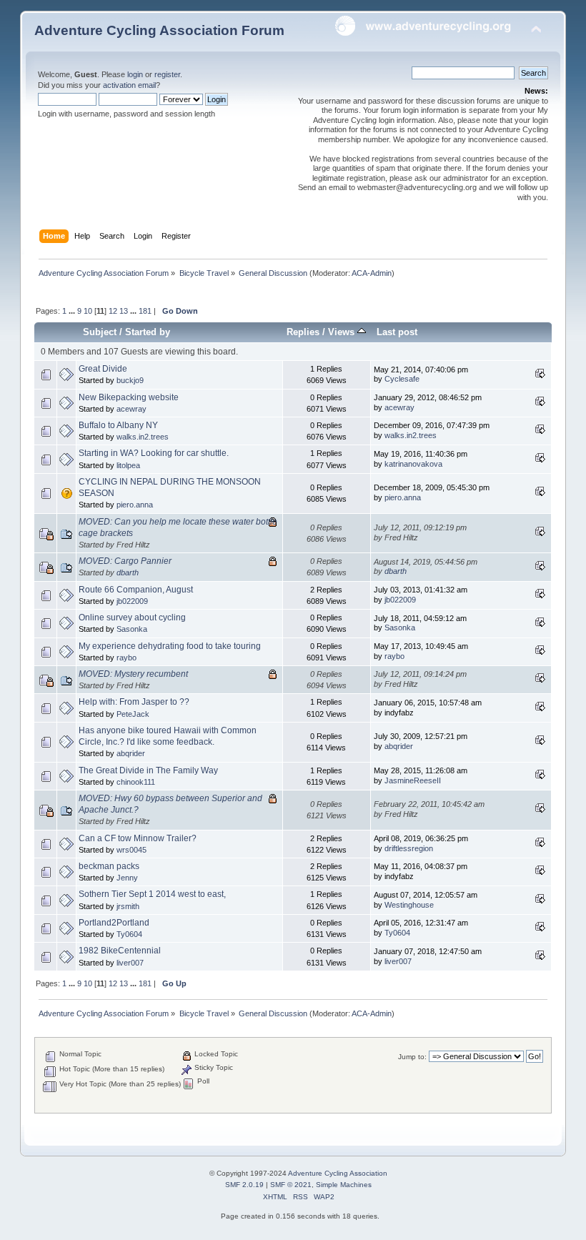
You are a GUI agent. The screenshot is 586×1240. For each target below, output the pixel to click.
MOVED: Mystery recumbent (133, 674)
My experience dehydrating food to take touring (170, 646)
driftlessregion (408, 848)
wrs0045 (131, 849)
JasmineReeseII (412, 780)
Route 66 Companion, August (136, 590)
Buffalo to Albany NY (118, 425)
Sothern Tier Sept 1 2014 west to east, (152, 894)
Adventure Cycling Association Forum (159, 30)
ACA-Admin (372, 273)
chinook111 (135, 782)
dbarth (127, 572)
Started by (147, 332)
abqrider (130, 753)
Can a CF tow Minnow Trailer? (138, 838)
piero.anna (134, 504)
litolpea (128, 465)
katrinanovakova (413, 464)
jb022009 (132, 601)
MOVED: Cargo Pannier (125, 561)
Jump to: (412, 1057)
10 (88, 311)
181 (145, 311)
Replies (303, 332)
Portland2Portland (114, 923)
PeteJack (132, 714)
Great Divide (103, 369)
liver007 (130, 962)
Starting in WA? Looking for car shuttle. (154, 453)
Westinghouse (409, 905)
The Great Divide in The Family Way (148, 770)
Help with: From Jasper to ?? (134, 702)
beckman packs (109, 866)
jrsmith (127, 906)
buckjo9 (130, 380)
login (135, 74)
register (167, 74)
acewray (131, 409)
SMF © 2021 (291, 1185)
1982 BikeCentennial (120, 951)
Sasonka (131, 629)
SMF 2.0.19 (244, 1185)
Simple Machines (344, 1185)
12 (113, 311)
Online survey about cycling (132, 617)
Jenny (127, 877)
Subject (99, 332)
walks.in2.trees (142, 436)
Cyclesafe (401, 379)
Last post (397, 332)
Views (342, 332)
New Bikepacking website (129, 397)
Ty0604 (129, 934)
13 (123, 311)
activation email (129, 85)
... (73, 311)
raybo (126, 657)
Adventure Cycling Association (337, 1173)
